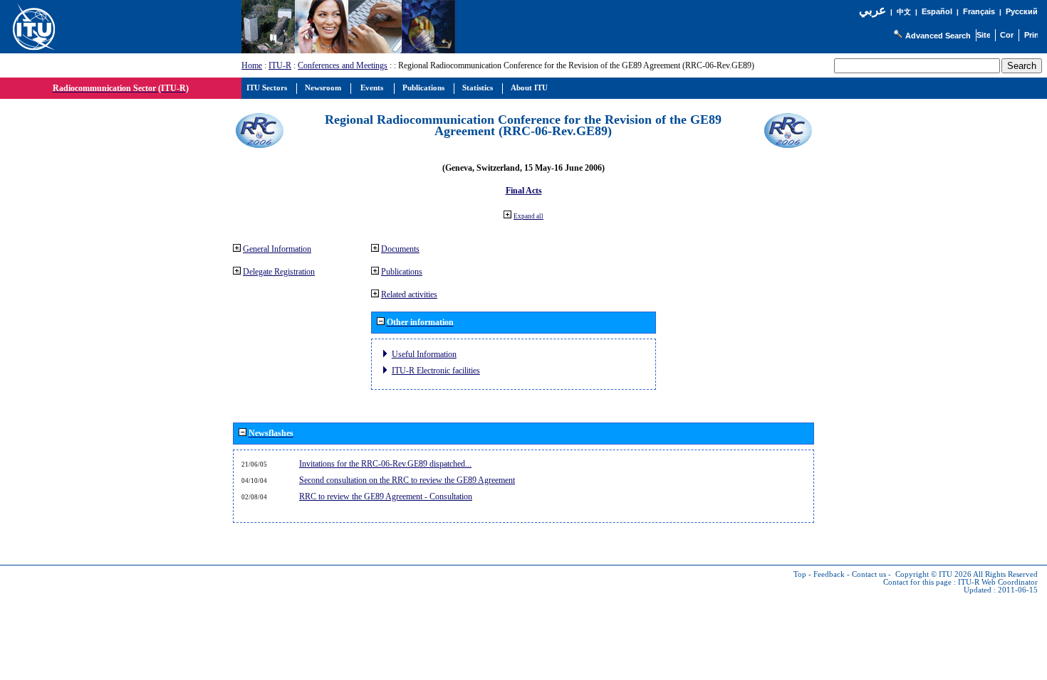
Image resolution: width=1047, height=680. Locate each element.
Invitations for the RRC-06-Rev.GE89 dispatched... (385, 464)
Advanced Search (938, 35)
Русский (1022, 11)
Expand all (528, 216)
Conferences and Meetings (342, 65)
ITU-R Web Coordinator (998, 582)
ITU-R (280, 65)
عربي (872, 10)
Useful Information (424, 354)
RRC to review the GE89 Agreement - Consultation (385, 496)
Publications (401, 272)
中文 (904, 12)
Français (979, 11)
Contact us (869, 574)
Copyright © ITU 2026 (933, 574)
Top (799, 574)
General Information (277, 249)
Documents (400, 249)
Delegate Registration (279, 272)
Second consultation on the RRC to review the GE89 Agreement (407, 480)
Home (251, 65)
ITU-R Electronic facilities (436, 371)
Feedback (829, 574)
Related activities (409, 294)
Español (937, 11)
